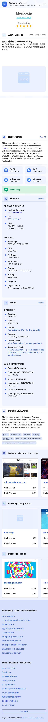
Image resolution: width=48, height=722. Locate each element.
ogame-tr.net (8, 705)
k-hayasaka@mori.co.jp (18, 350)
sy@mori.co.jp (32, 352)
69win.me (6, 672)
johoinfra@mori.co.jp (16, 343)
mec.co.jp (9, 532)
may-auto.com (9, 668)
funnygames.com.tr (11, 696)
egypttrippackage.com (13, 628)
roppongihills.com (13, 582)
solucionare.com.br (11, 653)
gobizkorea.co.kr (10, 701)
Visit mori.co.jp (24, 17)
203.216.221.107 (14, 219)
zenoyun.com (8, 680)
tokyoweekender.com (15, 482)
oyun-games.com (10, 692)
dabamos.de (8, 632)
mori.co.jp (6, 148)
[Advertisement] (24, 58)
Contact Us (24, 712)
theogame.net (8, 684)
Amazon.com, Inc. (15, 212)
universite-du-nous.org (13, 649)
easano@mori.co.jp (34, 343)
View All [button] (43, 137)
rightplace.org (8, 616)
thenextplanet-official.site (14, 688)
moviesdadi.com (9, 676)
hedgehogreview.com (12, 636)
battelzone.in (8, 624)
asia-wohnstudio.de (11, 640)
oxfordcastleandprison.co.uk (16, 620)
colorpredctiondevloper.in (14, 644)
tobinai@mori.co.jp (18, 352)
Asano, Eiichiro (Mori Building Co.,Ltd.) (24, 330)
